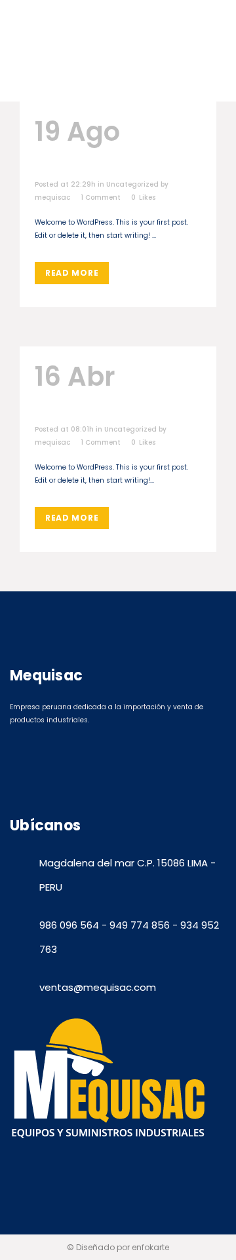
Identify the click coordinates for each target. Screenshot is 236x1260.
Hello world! (113, 147)
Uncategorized (132, 184)
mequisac (52, 197)
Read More (71, 272)
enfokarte (150, 1247)
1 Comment (101, 197)
